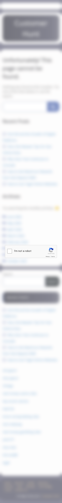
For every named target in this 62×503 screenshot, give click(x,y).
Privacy (48, 256)
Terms (53, 256)
